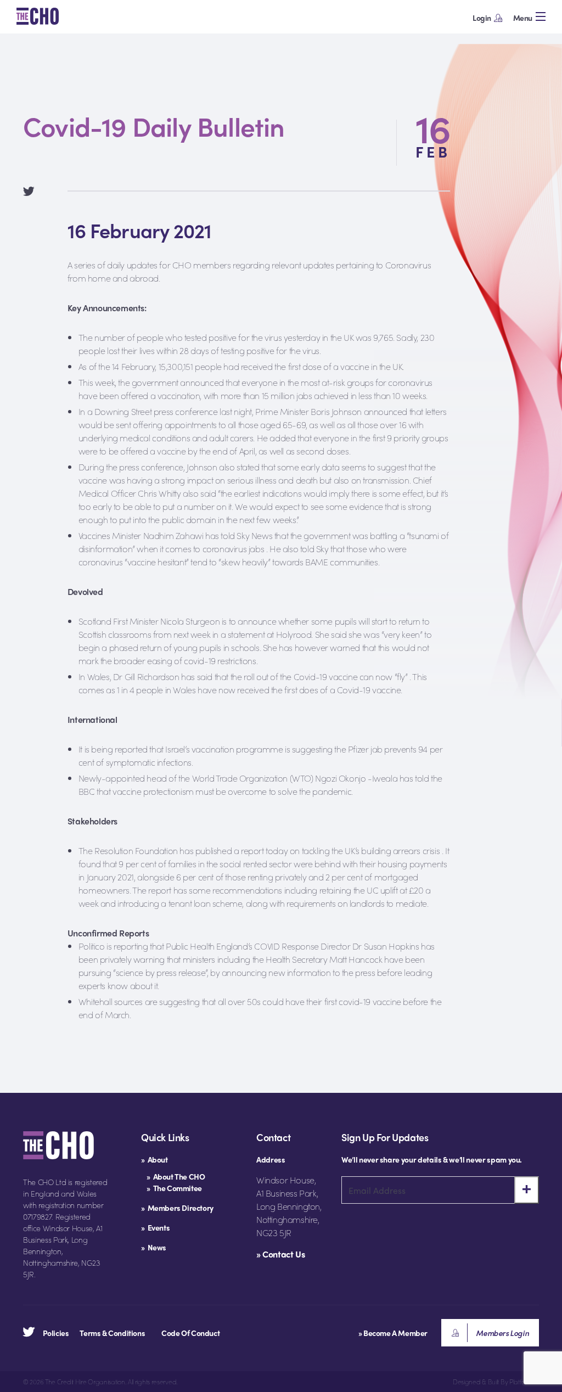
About (158, 1159)
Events (159, 1227)
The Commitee (177, 1187)
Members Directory (180, 1207)
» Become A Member (393, 1332)
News (157, 1247)
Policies (56, 1332)
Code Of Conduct (190, 1332)
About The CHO (179, 1176)
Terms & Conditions (112, 1332)
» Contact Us (280, 1254)
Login (482, 17)
